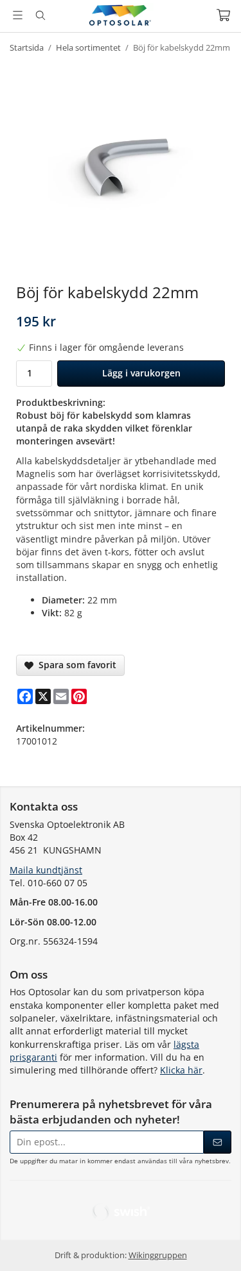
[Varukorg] (223, 15)
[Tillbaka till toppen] (213, 1244)
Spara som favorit (74, 665)
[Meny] (17, 15)
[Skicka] (217, 1142)
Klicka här (181, 1070)
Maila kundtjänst (46, 870)
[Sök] (40, 15)
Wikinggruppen (158, 1255)
